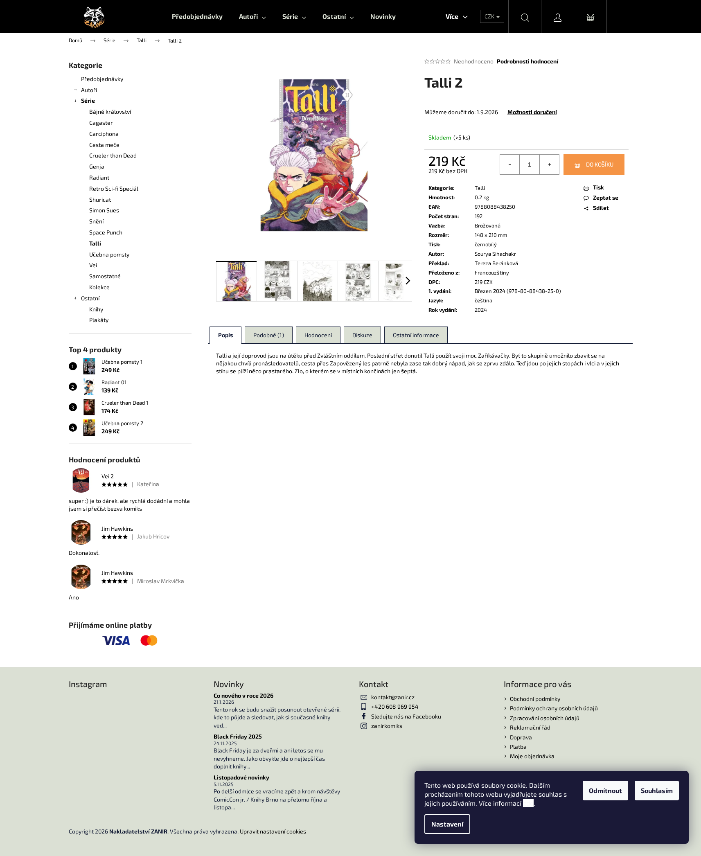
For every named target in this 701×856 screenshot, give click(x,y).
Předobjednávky (102, 78)
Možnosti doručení (532, 111)
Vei (93, 264)
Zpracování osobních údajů (544, 717)
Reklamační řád (530, 727)
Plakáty (98, 319)
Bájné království (110, 111)
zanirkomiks (386, 725)
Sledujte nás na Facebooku (406, 716)
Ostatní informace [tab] (416, 334)
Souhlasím (657, 790)
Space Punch (105, 232)
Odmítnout (605, 790)
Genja (96, 166)
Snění (96, 221)
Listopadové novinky (241, 777)
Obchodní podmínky (535, 698)
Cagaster (101, 122)
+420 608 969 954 (395, 706)
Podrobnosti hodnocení (527, 61)
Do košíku (599, 164)
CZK (490, 16)
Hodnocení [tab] (318, 334)
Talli (95, 243)
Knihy (96, 309)
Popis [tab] (225, 334)
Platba (518, 746)
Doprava (521, 737)
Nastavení (447, 824)
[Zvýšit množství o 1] (549, 164)
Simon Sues (104, 210)
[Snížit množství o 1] (510, 164)
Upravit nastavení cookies (273, 831)
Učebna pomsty (109, 254)
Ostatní (90, 298)
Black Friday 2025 (238, 736)
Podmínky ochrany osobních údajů (554, 708)
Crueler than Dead (113, 155)
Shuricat (100, 199)
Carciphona (104, 133)
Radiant (99, 177)
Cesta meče (104, 144)
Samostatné (105, 276)
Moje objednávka (532, 755)
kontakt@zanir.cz (393, 697)
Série (88, 100)
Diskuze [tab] (362, 334)
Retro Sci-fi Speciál (113, 188)
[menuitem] (197, 16)
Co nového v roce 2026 (243, 695)
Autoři (89, 89)
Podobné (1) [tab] (268, 334)
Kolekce (99, 287)
